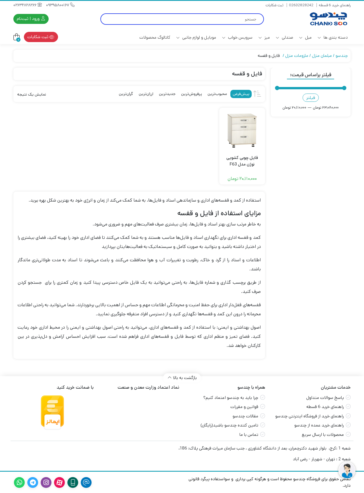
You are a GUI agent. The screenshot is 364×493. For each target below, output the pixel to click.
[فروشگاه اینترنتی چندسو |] (328, 19)
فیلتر (310, 98)
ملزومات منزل (296, 56)
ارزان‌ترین (146, 94)
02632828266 (25, 5)
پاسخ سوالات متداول (325, 398)
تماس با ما (248, 435)
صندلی (287, 37)
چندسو (342, 56)
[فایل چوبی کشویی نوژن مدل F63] (242, 131)
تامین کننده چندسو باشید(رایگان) (229, 425)
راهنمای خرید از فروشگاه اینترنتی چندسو (309, 416)
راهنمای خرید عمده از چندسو (319, 425)
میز (266, 37)
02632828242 (301, 5)
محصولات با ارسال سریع (323, 435)
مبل (308, 37)
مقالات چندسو (245, 416)
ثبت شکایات (275, 5)
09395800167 (58, 5)
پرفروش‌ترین (191, 94)
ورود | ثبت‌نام (29, 19)
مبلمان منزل (322, 56)
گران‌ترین (126, 94)
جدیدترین (167, 94)
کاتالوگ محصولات (154, 37)
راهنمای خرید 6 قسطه (335, 5)
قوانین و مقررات (244, 407)
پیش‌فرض (241, 94)
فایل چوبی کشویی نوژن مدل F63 (242, 161)
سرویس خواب (240, 37)
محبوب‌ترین (217, 94)
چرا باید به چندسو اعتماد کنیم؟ (230, 398)
